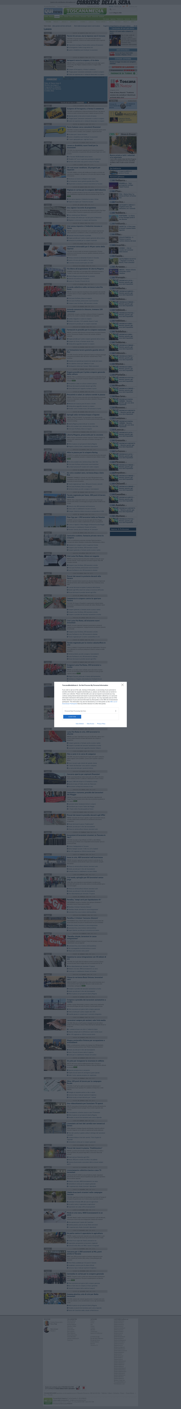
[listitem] (90, 711)
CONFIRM (72, 716)
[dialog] (90, 704)
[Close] (123, 685)
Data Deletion (80, 723)
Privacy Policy (101, 723)
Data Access (90, 723)
